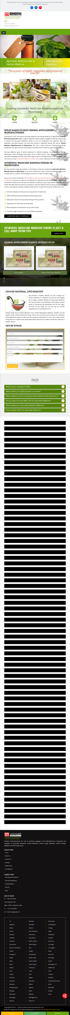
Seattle (50, 961)
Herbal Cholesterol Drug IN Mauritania (35, 597)
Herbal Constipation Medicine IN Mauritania (35, 586)
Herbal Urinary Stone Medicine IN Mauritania (35, 423)
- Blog (6, 890)
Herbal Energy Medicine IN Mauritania (35, 535)
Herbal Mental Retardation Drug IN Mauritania (35, 698)
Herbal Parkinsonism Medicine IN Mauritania (35, 726)
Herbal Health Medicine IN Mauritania (35, 530)
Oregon (31, 951)
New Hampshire (33, 931)
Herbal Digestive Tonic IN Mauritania (35, 546)
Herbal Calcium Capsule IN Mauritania (35, 676)
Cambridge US (52, 924)
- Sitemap (7, 862)
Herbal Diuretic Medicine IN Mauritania (35, 541)
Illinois (11, 964)
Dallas (50, 931)
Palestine (50, 977)
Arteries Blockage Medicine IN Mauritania (35, 732)
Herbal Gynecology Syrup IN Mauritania (35, 777)
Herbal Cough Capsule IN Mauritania (35, 754)
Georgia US (12, 954)
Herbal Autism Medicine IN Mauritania (35, 693)
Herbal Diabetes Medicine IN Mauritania (35, 563)
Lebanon (50, 974)
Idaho (11, 961)
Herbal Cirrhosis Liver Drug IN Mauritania (35, 659)
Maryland (12, 984)
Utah (30, 974)
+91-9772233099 (9, 24)
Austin (30, 991)
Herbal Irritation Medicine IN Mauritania (35, 496)
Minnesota (12, 994)
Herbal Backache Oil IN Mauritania (35, 653)
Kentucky (11, 977)
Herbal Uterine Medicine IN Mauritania (35, 822)
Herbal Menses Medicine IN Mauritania (35, 687)
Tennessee (32, 967)
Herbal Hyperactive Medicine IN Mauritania (35, 709)
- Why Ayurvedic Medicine (11, 877)
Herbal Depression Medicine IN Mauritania (35, 569)
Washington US (52, 964)
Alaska (11, 928)
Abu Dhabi (51, 987)
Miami (50, 951)
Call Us (13, 1013)
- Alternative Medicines (10, 880)
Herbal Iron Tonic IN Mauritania (35, 665)
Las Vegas (51, 944)
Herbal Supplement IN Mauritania (35, 440)
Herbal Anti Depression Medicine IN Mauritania (35, 631)
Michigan (11, 991)
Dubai (49, 984)
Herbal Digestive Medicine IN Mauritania (35, 558)
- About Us (7, 856)
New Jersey (32, 934)
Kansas (11, 974)
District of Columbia (14, 948)
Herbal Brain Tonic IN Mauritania (35, 743)
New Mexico (32, 938)
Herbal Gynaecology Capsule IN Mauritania (35, 805)
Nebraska (31, 924)
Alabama (11, 924)
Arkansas (11, 934)
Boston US (32, 1001)
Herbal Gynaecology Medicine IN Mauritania (35, 799)
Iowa (10, 971)
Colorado (12, 941)
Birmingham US (33, 997)
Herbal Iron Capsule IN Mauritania (35, 670)
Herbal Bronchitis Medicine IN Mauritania (35, 608)
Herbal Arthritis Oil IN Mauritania (35, 648)
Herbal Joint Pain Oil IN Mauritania (35, 642)
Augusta (31, 987)
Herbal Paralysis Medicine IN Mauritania (35, 715)
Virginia (31, 977)
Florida (11, 951)
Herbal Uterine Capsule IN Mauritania (35, 816)
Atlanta (31, 984)
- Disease (6, 887)
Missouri (11, 1001)
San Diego (51, 958)
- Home (6, 852)
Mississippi (12, 997)
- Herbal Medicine (9, 884)
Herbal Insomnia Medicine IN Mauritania (35, 501)
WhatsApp (35, 1013)
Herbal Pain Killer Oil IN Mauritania (35, 456)
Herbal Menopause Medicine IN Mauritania (35, 681)
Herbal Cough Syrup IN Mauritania (35, 760)
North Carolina (33, 941)
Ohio (30, 948)
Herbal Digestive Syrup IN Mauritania (35, 552)
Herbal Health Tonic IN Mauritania (35, 794)
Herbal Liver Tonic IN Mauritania (35, 468)
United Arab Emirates (54, 981)
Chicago (50, 928)
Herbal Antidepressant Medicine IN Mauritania (35, 625)
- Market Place (8, 866)
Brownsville (51, 921)
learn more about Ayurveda (17, 216)
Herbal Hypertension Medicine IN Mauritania (35, 507)
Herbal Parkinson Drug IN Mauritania (35, 783)
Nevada (31, 928)
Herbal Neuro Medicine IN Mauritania (35, 721)
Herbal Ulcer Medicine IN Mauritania (35, 428)
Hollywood (51, 934)
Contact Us (58, 233)
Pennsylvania (32, 954)
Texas (30, 971)
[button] (5, 46)
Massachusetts (13, 987)
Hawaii (11, 958)
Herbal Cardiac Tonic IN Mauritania (35, 603)
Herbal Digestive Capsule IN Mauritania (35, 771)
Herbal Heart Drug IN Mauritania (35, 738)
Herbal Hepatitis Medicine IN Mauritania (35, 513)
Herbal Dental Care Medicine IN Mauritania (35, 575)
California (12, 938)
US (10, 921)
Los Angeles (51, 948)
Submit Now (12, 366)
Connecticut (12, 944)
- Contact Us (7, 859)
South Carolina (33, 961)
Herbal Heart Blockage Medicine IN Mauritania (35, 524)
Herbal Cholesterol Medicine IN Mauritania (35, 591)
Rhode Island (32, 958)
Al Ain (49, 994)
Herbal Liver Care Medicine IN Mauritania (35, 479)
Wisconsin (31, 981)
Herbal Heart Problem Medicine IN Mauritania (35, 518)
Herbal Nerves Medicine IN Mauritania (35, 462)
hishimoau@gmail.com (11, 26)
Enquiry (58, 1013)
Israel (49, 971)
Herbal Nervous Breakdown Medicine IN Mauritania (35, 704)
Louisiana (12, 981)
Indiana (11, 967)
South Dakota (32, 964)
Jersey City (51, 941)
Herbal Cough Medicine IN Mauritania (35, 580)
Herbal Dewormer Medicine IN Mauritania (35, 766)
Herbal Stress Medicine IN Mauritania (35, 445)
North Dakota (32, 944)
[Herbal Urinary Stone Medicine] (51, 258)
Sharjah (50, 991)
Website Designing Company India (49, 1009)
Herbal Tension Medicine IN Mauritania (35, 434)
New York (51, 954)
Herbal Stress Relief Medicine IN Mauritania (35, 788)
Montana (31, 921)
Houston (50, 938)
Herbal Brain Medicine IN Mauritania (35, 614)
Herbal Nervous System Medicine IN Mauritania (35, 749)
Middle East (51, 967)
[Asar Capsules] (19, 258)
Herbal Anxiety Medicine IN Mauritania (35, 636)
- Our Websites (8, 869)
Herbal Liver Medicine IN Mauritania (35, 473)
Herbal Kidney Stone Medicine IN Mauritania (35, 490)
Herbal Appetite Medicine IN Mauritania (35, 619)
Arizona (11, 931)
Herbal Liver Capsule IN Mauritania (35, 485)
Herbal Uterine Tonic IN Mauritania (35, 811)
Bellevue (31, 994)
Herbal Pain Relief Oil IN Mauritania (35, 451)
